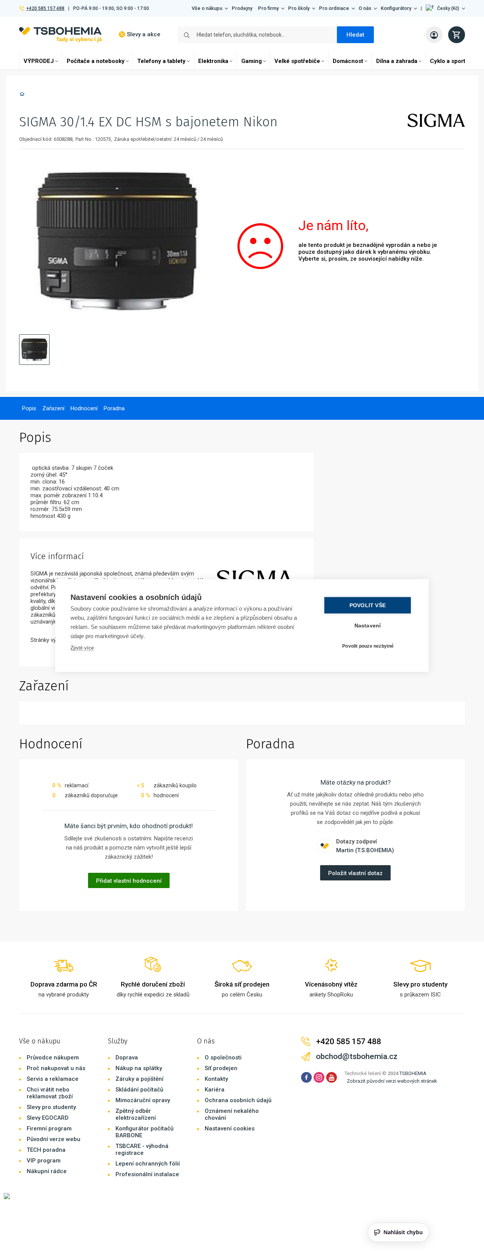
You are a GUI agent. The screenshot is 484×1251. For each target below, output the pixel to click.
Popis (29, 408)
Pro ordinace (334, 8)
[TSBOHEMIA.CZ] (60, 34)
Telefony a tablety (161, 61)
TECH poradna (46, 1149)
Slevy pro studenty (51, 1107)
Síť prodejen (221, 1068)
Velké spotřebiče (297, 61)
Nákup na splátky (138, 1068)
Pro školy (298, 8)
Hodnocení (84, 408)
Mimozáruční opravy (142, 1100)
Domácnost (348, 61)
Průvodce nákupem (53, 1057)
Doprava (126, 1057)
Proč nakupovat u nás (56, 1068)
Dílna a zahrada (396, 61)
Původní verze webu (53, 1139)
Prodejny (242, 8)
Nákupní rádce (47, 1171)
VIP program (44, 1160)
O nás (365, 8)
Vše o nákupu (207, 8)
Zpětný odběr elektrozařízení (135, 1114)
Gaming (251, 61)
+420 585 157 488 (45, 8)
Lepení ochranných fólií (147, 1163)
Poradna (114, 408)
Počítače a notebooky (96, 61)
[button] (445, 8)
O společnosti (223, 1057)
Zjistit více (82, 648)
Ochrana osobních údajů (238, 1100)
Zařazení (53, 408)
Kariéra (214, 1089)
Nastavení (367, 626)
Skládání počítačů (139, 1089)
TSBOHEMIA (412, 1073)
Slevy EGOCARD (48, 1117)
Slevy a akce (143, 34)
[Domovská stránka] (22, 95)
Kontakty (216, 1078)
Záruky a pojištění (139, 1078)
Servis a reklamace (53, 1078)
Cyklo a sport (447, 61)
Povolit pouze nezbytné (368, 645)
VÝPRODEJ (39, 61)
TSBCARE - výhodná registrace (141, 1149)
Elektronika (213, 61)
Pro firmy (268, 8)
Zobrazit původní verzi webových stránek (392, 1081)
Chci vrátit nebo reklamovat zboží (50, 1093)
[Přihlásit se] (434, 34)
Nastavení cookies (230, 1128)
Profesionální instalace (147, 1174)
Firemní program (49, 1128)
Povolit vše (367, 605)
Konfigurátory (396, 8)
